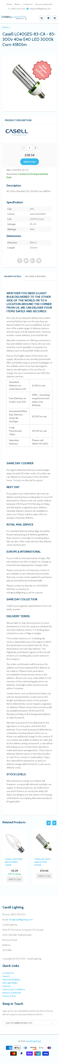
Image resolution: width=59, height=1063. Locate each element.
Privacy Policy (9, 995)
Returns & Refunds (35, 276)
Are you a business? (44, 4)
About (17, 4)
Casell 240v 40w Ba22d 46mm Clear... (13, 862)
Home (9, 4)
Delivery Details (12, 276)
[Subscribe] (52, 1023)
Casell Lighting (33, 1041)
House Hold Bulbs (11, 979)
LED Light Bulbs (10, 982)
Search (6, 976)
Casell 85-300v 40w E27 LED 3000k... (42, 862)
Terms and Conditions (13, 989)
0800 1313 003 (18, 8)
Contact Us (27, 4)
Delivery (6, 986)
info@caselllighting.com (40, 8)
